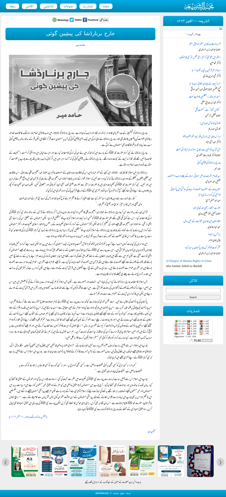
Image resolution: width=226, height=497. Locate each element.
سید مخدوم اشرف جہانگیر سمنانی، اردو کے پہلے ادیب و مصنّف (194, 176)
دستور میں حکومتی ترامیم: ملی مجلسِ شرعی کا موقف (200, 57)
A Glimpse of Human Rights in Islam (189, 261)
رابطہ (12, 6)
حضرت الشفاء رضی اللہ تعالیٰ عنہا (207, 208)
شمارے (88, 6)
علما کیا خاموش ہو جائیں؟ (210, 123)
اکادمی (29, 6)
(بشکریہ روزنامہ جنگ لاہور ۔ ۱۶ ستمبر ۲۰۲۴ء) (28, 417)
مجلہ (106, 6)
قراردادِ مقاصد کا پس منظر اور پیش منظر (205, 44)
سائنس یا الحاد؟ (214, 235)
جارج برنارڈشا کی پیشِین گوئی (209, 163)
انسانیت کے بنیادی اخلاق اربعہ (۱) (205, 84)
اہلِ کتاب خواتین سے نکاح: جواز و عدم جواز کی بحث (198, 150)
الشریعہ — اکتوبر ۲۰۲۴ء (193, 21)
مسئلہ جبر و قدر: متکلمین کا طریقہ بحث (205, 97)
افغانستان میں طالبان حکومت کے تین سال (202, 221)
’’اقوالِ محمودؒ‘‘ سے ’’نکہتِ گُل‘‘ (207, 110)
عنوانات (68, 6)
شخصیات (151, 432)
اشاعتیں (48, 6)
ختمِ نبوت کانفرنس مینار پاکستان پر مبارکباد (203, 248)
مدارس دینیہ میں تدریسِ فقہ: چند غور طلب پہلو (202, 136)
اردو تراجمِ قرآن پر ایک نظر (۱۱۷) (206, 71)
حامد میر (80, 45)
